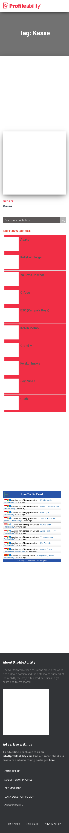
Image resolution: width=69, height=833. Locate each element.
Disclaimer (14, 823)
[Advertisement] (34, 90)
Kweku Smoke (30, 363)
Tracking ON (42, 561)
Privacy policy (53, 823)
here (52, 760)
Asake (24, 239)
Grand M (26, 346)
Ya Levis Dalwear (32, 275)
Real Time (31, 561)
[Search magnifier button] (63, 220)
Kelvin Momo (29, 328)
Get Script (21, 561)
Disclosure (32, 823)
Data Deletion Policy (19, 796)
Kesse (7, 206)
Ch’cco (25, 292)
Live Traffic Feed (32, 494)
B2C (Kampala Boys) (34, 310)
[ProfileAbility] (22, 6)
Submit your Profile (18, 779)
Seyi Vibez (27, 381)
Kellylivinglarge (31, 257)
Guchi (24, 399)
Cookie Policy (13, 805)
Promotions (12, 788)
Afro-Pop (8, 201)
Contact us (12, 771)
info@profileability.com (18, 756)
